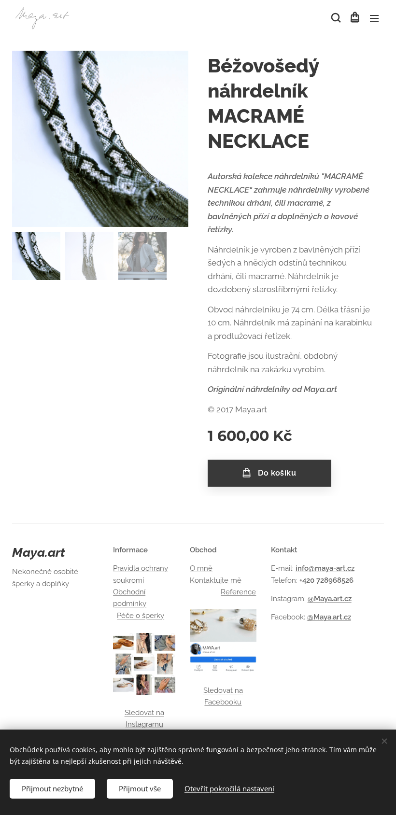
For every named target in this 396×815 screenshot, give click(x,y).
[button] (335, 18)
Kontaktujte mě (215, 580)
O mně (201, 568)
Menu (374, 18)
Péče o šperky (140, 615)
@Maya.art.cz (330, 598)
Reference (238, 592)
